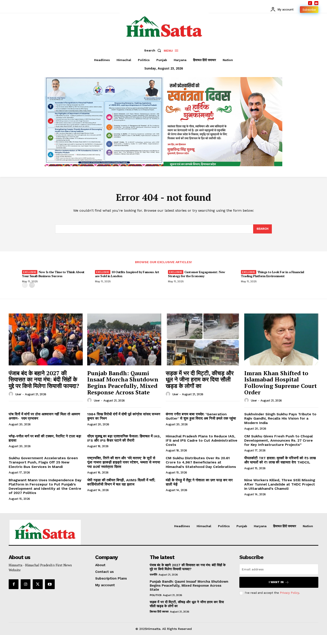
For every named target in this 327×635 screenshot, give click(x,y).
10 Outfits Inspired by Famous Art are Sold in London (127, 274)
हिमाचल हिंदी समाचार (159, 611)
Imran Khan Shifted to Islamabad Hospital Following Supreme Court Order (280, 382)
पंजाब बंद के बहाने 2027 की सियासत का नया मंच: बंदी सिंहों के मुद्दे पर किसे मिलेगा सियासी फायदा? (44, 379)
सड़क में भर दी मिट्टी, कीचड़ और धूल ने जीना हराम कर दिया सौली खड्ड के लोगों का (200, 379)
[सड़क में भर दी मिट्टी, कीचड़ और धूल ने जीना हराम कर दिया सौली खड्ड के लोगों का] (203, 339)
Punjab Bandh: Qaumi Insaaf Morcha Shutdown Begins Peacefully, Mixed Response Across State (122, 382)
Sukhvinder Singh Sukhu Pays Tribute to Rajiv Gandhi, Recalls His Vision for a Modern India (280, 418)
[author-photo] (11, 394)
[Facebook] (310, 3)
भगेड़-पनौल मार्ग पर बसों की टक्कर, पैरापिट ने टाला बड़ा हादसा (45, 438)
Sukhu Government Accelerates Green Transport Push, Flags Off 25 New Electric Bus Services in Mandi (43, 462)
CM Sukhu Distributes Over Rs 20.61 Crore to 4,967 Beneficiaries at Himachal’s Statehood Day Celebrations (201, 462)
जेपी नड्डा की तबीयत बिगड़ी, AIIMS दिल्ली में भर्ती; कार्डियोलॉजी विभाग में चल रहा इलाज (121, 482)
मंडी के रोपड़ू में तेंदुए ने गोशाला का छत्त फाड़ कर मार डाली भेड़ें (199, 482)
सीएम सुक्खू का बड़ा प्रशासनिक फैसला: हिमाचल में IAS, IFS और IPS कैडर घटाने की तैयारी (124, 438)
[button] (153, 50)
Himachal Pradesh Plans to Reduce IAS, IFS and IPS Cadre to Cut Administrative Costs (201, 440)
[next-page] (32, 285)
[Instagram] (25, 584)
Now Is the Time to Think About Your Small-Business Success (53, 274)
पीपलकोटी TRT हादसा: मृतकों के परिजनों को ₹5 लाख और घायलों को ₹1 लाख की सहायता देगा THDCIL (280, 460)
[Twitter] (37, 584)
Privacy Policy (289, 592)
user (18, 394)
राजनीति (153, 574)
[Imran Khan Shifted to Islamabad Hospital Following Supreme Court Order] (281, 339)
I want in (276, 582)
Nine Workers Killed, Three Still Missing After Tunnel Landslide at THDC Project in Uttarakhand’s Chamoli (279, 484)
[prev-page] (25, 285)
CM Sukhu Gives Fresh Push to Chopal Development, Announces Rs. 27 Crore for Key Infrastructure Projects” (278, 440)
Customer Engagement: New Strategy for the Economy (196, 274)
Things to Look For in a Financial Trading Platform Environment (272, 274)
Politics (155, 595)
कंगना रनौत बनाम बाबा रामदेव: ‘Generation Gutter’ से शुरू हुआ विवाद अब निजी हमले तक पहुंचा (201, 416)
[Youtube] (316, 3)
